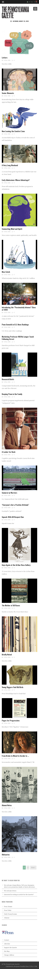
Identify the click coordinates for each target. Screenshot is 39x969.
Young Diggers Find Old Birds (12, 687)
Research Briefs (8, 379)
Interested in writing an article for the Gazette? (19, 894)
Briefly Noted (7, 654)
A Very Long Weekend (10, 165)
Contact (6, 940)
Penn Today (7, 910)
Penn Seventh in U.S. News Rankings (15, 324)
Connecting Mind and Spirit (12, 229)
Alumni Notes (7, 805)
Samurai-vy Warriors (9, 492)
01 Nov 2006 (7, 60)
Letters (4, 57)
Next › (33, 867)
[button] (36, 2)
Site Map (7, 951)
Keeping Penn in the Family (12, 394)
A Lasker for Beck (8, 452)
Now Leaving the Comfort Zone (13, 131)
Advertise (7, 944)
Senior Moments (8, 93)
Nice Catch (6, 271)
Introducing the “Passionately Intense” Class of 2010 (19, 308)
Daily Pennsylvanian (10, 914)
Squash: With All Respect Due (13, 517)
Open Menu (3, 2)
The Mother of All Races (11, 605)
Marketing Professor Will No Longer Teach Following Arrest (18, 337)
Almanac (6, 918)
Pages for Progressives (11, 720)
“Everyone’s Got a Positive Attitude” (15, 504)
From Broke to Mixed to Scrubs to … (15, 755)
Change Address (9, 955)
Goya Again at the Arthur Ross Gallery (16, 565)
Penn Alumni (8, 906)
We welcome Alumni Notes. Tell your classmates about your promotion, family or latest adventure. (19, 886)
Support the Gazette (10, 947)
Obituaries (6, 854)
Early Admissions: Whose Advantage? (15, 180)
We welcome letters (10, 891)
